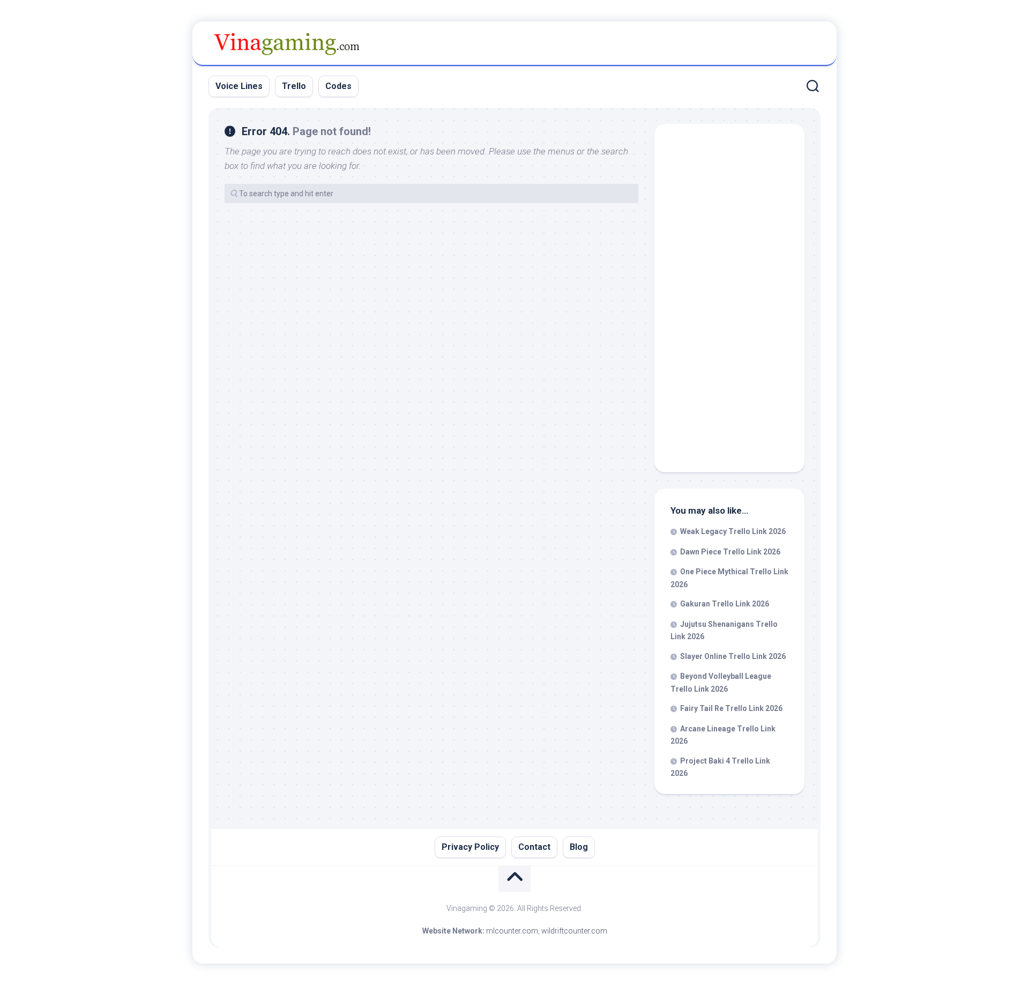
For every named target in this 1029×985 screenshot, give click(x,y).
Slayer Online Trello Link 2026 (733, 656)
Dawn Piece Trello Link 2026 (730, 551)
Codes (338, 86)
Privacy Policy (470, 847)
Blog (579, 847)
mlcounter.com (512, 931)
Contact (534, 847)
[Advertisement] (729, 301)
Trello (294, 86)
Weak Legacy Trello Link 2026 (733, 531)
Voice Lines (239, 86)
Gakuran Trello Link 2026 (724, 603)
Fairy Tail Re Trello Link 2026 (731, 708)
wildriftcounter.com (574, 931)
